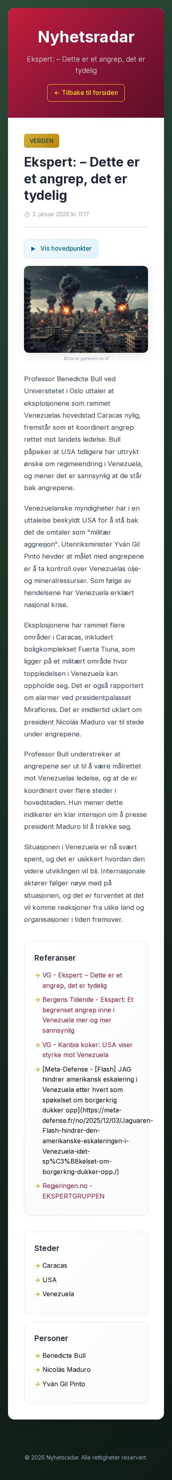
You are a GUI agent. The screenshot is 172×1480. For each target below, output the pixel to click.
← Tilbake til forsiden (86, 92)
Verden (42, 140)
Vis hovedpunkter (65, 248)
